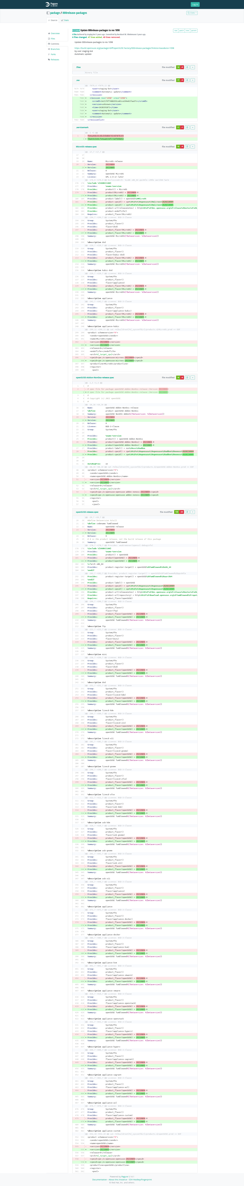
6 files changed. (79, 37)
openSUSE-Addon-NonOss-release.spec (95, 377)
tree (187, 30)
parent (193, 30)
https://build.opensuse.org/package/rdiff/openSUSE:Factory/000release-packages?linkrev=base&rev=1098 (124, 48)
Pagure (124, 1176)
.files (78, 67)
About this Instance (118, 1179)
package (55, 13)
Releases (54, 59)
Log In (195, 4)
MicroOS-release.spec (86, 146)
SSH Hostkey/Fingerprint (140, 1179)
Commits (54, 43)
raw (175, 30)
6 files (74, 34)
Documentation (99, 1179)
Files (52, 38)
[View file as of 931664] (187, 67)
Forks (53, 54)
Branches (55, 49)
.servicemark (82, 127)
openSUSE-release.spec (87, 512)
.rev (78, 80)
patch (181, 30)
